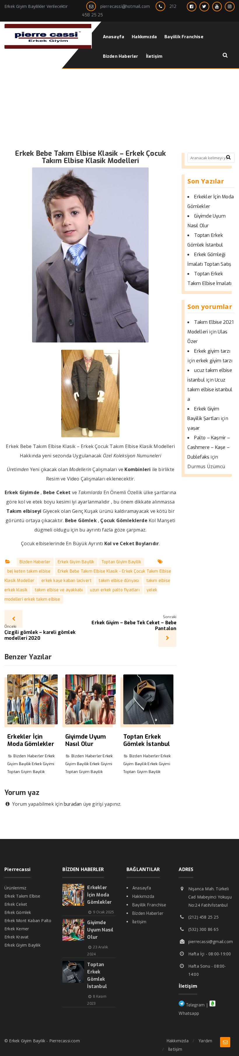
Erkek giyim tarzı (212, 351)
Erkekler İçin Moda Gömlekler (30, 740)
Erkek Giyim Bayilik (76, 562)
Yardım (205, 1041)
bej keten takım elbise (28, 571)
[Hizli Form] (225, 1042)
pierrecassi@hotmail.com (125, 6)
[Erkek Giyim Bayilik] (48, 47)
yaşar (193, 428)
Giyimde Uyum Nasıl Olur (85, 740)
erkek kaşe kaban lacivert (66, 580)
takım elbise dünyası (119, 580)
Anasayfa (141, 888)
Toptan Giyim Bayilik (121, 562)
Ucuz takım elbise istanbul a (209, 389)
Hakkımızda (143, 896)
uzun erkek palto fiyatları (115, 590)
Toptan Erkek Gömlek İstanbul (146, 740)
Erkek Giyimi (43, 763)
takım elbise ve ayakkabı (59, 590)
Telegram (194, 1005)
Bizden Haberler (35, 562)
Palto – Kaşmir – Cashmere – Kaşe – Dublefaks (208, 447)
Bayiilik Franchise (149, 905)
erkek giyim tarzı (214, 361)
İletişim (139, 922)
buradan (73, 804)
